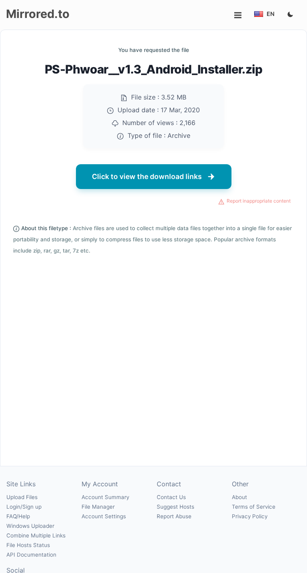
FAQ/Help (18, 516)
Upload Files (22, 497)
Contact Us (171, 497)
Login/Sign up (24, 506)
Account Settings (104, 516)
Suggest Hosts (175, 506)
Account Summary (105, 497)
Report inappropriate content (259, 201)
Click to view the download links (147, 176)
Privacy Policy (249, 516)
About (239, 497)
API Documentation (31, 554)
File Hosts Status (28, 545)
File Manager (98, 506)
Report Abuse (174, 516)
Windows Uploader (30, 526)
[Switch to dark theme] (290, 14)
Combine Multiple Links (36, 535)
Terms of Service (253, 506)
